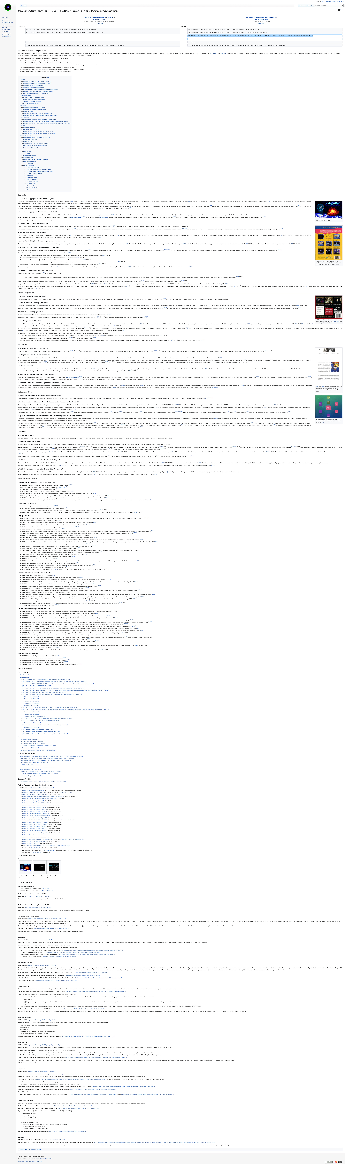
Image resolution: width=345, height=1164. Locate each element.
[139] (19, 453)
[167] (76, 526)
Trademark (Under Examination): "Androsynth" (35, 815)
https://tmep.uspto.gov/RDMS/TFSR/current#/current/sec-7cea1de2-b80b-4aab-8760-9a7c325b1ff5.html (96, 1057)
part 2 (48, 888)
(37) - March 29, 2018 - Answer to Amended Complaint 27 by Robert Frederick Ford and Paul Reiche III (51, 694)
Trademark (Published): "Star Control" (33, 792)
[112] (141, 411)
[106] (265, 407)
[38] (84, 259)
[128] (81, 446)
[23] (118, 235)
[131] (292, 446)
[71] (85, 328)
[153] (72, 491)
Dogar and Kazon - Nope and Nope (30, 769)
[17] (114, 226)
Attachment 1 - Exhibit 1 (31, 697)
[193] (135, 581)
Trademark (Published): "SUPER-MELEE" (34, 820)
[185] (94, 564)
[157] (149, 499)
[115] (227, 411)
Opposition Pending (65, 792)
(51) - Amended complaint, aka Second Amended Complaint (37, 750)
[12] (112, 214)
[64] (146, 316)
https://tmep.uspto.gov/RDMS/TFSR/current (37, 896)
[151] (67, 486)
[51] (226, 283)
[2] (71, 201)
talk (99, 19)
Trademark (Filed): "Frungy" (30, 837)
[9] (298, 205)
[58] (297, 305)
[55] (36, 288)
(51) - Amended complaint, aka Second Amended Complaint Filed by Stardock (44, 725)
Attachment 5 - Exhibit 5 (31, 705)
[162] (135, 512)
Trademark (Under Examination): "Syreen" (34, 822)
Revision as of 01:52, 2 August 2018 (95, 17)
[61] (299, 307)
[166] (87, 524)
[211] (125, 623)
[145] (61, 465)
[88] (93, 368)
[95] (80, 378)
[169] (152, 530)
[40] (99, 263)
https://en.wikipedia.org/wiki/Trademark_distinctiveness (43, 1020)
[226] (64, 657)
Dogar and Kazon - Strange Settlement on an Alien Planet (36, 767)
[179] (101, 552)
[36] (103, 255)
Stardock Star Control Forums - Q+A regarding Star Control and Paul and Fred (42, 781)
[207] (108, 615)
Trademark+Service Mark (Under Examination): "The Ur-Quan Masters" (42, 796)
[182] (57, 558)
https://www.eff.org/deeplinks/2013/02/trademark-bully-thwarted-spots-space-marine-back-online (86, 954)
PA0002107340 (48, 850)
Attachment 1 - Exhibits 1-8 (31, 723)
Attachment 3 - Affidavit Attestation (33, 716)
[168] (63, 528)
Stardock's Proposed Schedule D (31, 776)
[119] (215, 418)
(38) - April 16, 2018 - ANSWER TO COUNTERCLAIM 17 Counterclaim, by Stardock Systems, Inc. (50, 707)
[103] (176, 404)
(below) (123, 385)
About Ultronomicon (30, 1161)
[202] (87, 600)
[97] (242, 385)
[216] (98, 634)
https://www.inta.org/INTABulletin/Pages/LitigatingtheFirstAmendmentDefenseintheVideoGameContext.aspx (123, 1086)
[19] (182, 228)
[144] (199, 462)
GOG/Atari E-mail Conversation (31, 765)
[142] (191, 456)
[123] (182, 424)
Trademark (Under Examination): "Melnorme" (35, 803)
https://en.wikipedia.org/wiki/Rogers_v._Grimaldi (41, 1071)
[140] (109, 456)
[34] (279, 249)
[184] (77, 562)
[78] (94, 337)
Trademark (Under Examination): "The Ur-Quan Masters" (38, 798)
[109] (72, 411)
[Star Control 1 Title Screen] (25, 867)
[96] (141, 385)
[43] (190, 266)
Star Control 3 (336, 321)
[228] (65, 661)
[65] (141, 323)
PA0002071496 (35, 848)
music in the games (75, 217)
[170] (134, 532)
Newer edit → (261, 23)
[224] (101, 649)
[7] (123, 203)
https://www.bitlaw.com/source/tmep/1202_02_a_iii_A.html (82, 975)
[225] (57, 655)
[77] (70, 337)
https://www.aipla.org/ (58, 1139)
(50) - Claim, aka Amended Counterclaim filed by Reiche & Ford (40, 720)
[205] (113, 611)
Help (341, 10)
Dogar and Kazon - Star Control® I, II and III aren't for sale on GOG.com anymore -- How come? (47, 758)
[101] (206, 398)
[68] (302, 323)
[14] (174, 216)
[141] (157, 456)
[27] (127, 243)
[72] (187, 328)
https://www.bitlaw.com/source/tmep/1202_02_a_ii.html (91, 972)
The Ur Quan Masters (72, 377)
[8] (210, 205)
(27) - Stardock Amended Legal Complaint (32, 743)
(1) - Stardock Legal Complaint (28, 739)
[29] (246, 243)
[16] (111, 226)
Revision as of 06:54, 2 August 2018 (257, 17)
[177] (78, 547)
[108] (74, 409)
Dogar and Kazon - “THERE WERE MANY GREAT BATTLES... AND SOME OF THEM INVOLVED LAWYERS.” (51, 756)
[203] (120, 602)
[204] (56, 604)
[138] (267, 451)
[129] (160, 446)
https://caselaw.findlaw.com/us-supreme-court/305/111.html (50, 928)
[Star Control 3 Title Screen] (54, 867)
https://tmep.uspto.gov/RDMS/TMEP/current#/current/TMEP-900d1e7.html (82, 1008)
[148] (93, 474)
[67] (295, 323)
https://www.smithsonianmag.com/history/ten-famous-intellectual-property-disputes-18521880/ (73, 952)
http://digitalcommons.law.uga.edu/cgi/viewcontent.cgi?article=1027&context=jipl (92, 1089)
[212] (133, 626)
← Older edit (99, 23)
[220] (69, 643)
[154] (94, 493)
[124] (274, 424)
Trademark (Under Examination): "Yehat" (33, 828)
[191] (80, 577)
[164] (59, 520)
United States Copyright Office (35, 845)
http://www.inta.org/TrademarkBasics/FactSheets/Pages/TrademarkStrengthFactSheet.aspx (87, 1036)
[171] (92, 535)
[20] (185, 228)
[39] (119, 261)
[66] (248, 323)
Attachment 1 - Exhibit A (31, 712)
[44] (43, 272)
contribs (103, 19)
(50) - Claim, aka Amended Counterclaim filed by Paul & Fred (37, 745)
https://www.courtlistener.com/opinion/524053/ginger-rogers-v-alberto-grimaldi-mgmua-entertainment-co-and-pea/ (63, 1074)
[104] (274, 404)
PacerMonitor (24, 675)
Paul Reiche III (214, 53)
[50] (167, 283)
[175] (87, 543)
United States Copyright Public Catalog (58, 845)
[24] (191, 235)
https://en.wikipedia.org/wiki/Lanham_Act (39, 939)
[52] (127, 286)
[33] (168, 249)
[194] (93, 583)
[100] (216, 387)
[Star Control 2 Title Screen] (39, 867)
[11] (130, 207)
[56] (164, 298)
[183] (137, 560)
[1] (323, 422)
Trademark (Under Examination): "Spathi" (34, 818)
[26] (101, 237)
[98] (114, 387)
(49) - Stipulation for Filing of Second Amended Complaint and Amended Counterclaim (46, 718)
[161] (52, 512)
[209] (131, 619)
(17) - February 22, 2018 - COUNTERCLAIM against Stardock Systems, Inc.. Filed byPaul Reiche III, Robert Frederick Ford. (57, 683)
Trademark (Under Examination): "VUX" (33, 807)
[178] (140, 550)
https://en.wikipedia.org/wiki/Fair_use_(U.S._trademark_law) (45, 1045)
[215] (123, 632)
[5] (188, 201)
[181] (73, 556)
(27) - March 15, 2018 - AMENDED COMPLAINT (36, 686)
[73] (23, 330)
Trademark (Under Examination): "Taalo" (33, 830)
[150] (70, 484)
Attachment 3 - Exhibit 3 (31, 701)
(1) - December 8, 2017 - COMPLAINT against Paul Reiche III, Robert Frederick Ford (46, 679)
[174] (155, 541)
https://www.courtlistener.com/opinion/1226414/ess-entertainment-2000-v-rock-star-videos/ (146, 1094)
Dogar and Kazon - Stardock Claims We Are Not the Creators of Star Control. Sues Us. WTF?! (46, 760)
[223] (57, 647)
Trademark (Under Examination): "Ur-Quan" (34, 824)
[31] (89, 249)
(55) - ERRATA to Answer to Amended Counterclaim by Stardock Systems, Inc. (44, 733)
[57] (208, 305)
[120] (95, 422)
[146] (212, 465)
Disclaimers (39, 1161)
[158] (55, 505)
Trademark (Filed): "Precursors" (31, 835)
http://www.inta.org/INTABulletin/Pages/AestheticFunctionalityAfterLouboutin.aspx (98, 977)
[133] (108, 448)
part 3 (49, 890)
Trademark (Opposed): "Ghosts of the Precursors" (36, 839)
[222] (136, 645)
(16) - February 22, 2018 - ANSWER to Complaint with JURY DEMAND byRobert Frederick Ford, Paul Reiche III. (54, 681)
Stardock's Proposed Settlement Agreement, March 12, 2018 (39, 773)
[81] (71, 350)
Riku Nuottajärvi (103, 217)
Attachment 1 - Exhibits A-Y (32, 727)
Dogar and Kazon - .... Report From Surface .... (33, 762)
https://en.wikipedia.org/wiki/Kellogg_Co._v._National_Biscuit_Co (46, 918)
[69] (311, 323)
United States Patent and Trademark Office (40, 787)
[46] (142, 280)
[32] (165, 249)
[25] (281, 235)
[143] (163, 462)
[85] (243, 360)
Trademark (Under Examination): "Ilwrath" (34, 811)
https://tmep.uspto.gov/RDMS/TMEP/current (37, 907)
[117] (247, 411)
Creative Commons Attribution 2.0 (43, 1158)
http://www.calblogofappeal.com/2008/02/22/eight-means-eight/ (67, 1131)
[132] (51, 448)
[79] (171, 340)
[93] (257, 376)
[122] (122, 424)
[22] (71, 235)
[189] (107, 569)
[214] (140, 630)
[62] (109, 314)
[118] (289, 411)
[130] (233, 446)
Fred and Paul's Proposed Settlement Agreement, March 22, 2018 (41, 771)
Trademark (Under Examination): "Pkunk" (34, 809)
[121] (252, 422)
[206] (96, 613)
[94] (309, 376)
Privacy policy (21, 1161)
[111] (120, 411)
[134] (161, 448)
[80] (202, 340)
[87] (106, 361)
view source (110, 17)
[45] (237, 276)
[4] (104, 201)
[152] (57, 488)
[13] (83, 216)
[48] (92, 283)
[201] (133, 598)
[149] (155, 474)
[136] (119, 451)
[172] (95, 537)
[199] (153, 594)
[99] (213, 387)
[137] (173, 451)
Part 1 (43, 888)
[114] (179, 411)
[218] (88, 638)
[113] (176, 411)
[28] (184, 243)
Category (21, 1149)
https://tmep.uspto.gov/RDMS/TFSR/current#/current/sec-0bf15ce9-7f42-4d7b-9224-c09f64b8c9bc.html (94, 991)
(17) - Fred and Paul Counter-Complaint (31, 741)
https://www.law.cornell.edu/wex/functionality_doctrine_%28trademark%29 (56, 980)
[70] (114, 325)
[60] (165, 307)
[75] (102, 335)
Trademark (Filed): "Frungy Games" (32, 801)
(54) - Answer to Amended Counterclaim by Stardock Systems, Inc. (41, 731)
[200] (142, 596)
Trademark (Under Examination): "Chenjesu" (34, 813)
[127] (52, 444)
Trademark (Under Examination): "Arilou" (33, 805)
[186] (67, 566)
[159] (65, 507)
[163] (146, 518)
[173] (140, 539)
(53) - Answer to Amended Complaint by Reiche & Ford (37, 729)
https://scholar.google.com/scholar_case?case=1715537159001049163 (78, 1108)
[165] (94, 522)
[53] (235, 286)
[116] (234, 411)
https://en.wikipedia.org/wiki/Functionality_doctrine (42, 965)
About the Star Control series (33, 1149)
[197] (139, 590)
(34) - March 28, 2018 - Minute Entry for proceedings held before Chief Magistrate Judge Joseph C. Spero (52, 688)
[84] (220, 357)
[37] (77, 257)
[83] (265, 350)
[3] (82, 201)
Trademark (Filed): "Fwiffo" (29, 843)
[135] (50, 451)
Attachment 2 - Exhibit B (31, 714)
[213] (138, 628)
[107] (31, 409)
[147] (93, 471)
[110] (110, 411)
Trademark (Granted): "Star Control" (32, 790)
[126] (141, 426)
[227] (68, 659)
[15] (263, 216)
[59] (106, 307)
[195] (98, 585)
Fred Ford (223, 53)
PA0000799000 (36, 852)
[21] (281, 228)
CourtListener (24, 677)
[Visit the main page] (8, 7)
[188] (64, 569)
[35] (69, 252)
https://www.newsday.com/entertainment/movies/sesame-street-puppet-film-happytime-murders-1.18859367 (91, 950)
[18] (74, 228)
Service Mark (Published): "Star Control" (33, 794)
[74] (124, 330)
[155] (108, 495)
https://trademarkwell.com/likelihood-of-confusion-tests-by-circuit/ (72, 1105)
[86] (45, 361)
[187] (56, 569)
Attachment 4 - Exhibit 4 (31, 703)
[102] (210, 398)
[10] (65, 207)
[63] (98, 316)
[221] (73, 643)
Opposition (79, 839)
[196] (86, 587)
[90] (23, 370)
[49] (105, 283)
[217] (126, 636)
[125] (43, 426)
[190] (53, 575)
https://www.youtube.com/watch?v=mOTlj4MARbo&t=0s (59, 956)
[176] (93, 545)
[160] (100, 509)
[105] (156, 407)
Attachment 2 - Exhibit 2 (31, 699)
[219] (96, 640)
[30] (291, 243)
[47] (182, 280)
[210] (149, 621)
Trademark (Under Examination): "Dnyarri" (34, 833)
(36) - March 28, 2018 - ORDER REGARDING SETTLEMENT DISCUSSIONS (44, 692)
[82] (155, 350)
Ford (339, 323)
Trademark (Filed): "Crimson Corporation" (34, 841)
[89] (206, 368)
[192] (109, 579)
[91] (130, 370)
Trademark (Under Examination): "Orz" (33, 826)
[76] (160, 335)
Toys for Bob (62, 487)
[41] (58, 266)
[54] (307, 286)
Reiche (333, 323)
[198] (73, 592)
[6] (268, 201)
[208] (115, 617)
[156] (106, 497)
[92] (80, 376)
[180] (87, 554)
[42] (129, 266)
